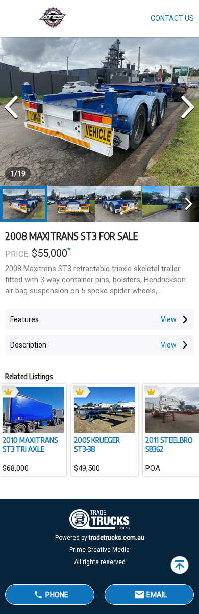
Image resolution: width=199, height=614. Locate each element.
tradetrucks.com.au (116, 537)
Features (24, 319)
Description (28, 345)
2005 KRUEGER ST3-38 (97, 444)
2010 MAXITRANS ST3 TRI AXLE (30, 444)
